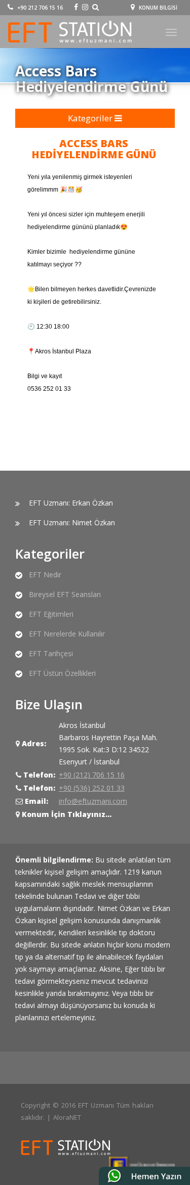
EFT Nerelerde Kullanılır (67, 634)
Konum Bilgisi (157, 7)
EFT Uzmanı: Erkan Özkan (71, 503)
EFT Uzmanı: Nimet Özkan (72, 522)
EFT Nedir (45, 574)
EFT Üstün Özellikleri (62, 673)
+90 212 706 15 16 (39, 7)
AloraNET (67, 1117)
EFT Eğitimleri (51, 614)
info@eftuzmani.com (93, 801)
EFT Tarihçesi (51, 653)
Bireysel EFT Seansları (65, 594)
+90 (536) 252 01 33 (92, 788)
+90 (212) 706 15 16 (92, 775)
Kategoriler (91, 118)
